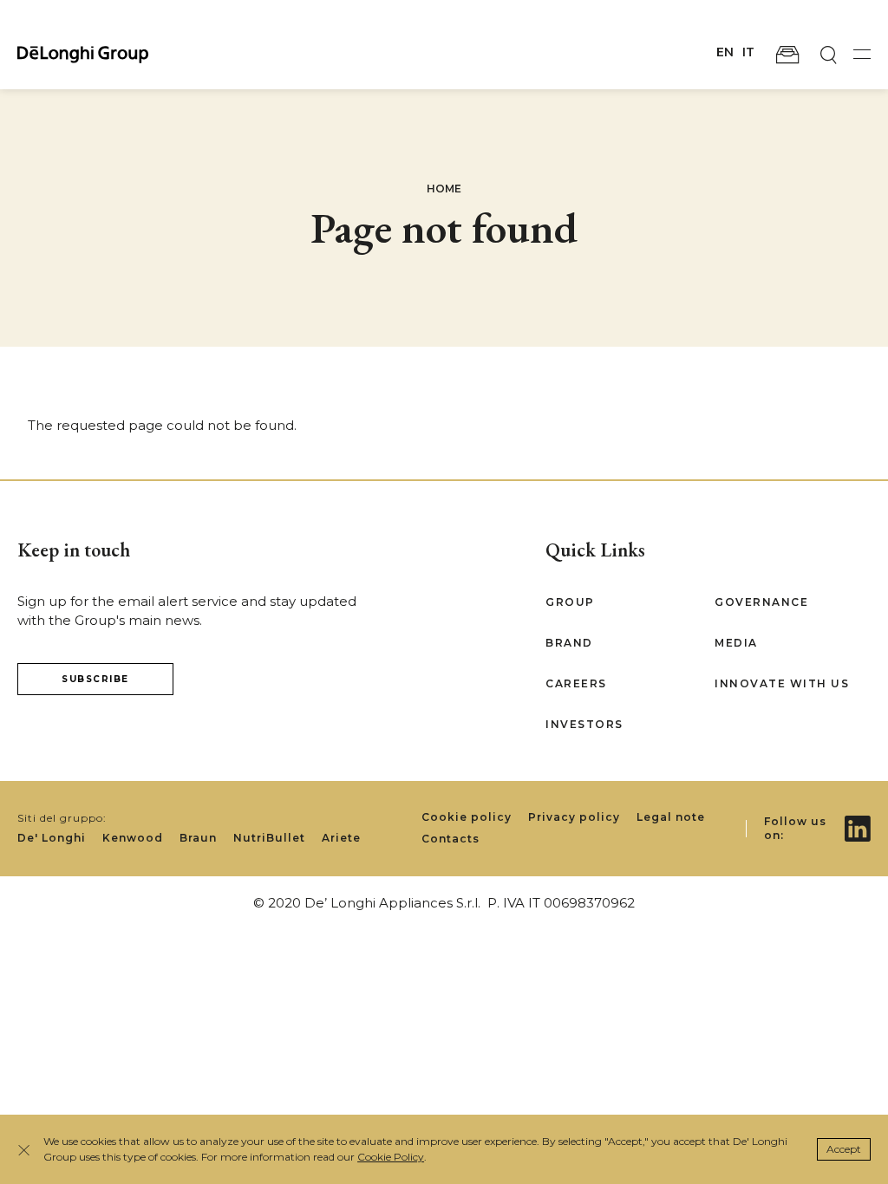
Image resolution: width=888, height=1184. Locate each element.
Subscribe (95, 679)
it (748, 52)
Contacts (450, 838)
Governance (761, 601)
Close (26, 1149)
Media (736, 642)
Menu (862, 54)
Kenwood (132, 837)
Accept (843, 1148)
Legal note (671, 816)
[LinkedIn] (858, 816)
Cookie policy (466, 816)
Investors (584, 724)
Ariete (341, 837)
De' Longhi (51, 837)
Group (570, 601)
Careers (576, 683)
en (725, 52)
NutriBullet (269, 837)
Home (444, 188)
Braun (198, 837)
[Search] (828, 54)
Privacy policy (574, 816)
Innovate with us (782, 683)
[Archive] (787, 54)
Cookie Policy (390, 1156)
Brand (569, 642)
